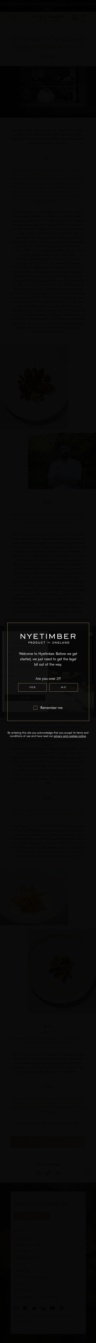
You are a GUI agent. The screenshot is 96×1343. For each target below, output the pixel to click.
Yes (32, 687)
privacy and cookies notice (70, 736)
